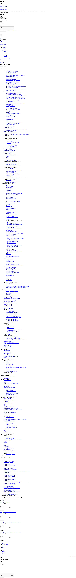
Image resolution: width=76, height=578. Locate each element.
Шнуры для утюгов (8, 180)
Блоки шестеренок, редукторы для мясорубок (12, 100)
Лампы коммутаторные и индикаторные (12, 291)
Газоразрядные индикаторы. (11, 251)
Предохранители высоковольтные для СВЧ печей (13, 113)
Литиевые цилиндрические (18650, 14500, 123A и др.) (15, 329)
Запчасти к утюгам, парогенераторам (9, 483)
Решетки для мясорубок (9, 103)
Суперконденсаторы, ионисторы (10, 196)
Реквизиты (5, 56)
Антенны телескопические (10, 438)
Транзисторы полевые (9, 187)
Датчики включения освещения (8, 302)
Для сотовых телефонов (11, 330)
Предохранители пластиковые (10, 268)
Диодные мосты (8, 189)
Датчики (5, 404)
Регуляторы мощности (7, 398)
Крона (8, 327)
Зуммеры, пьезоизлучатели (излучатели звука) (12, 256)
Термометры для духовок (9, 168)
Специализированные (10, 328)
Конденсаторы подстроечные (10, 195)
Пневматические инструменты (10, 362)
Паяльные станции (7, 378)
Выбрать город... (3, 39)
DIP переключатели (8, 213)
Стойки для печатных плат (8, 452)
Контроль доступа (6, 402)
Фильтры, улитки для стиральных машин (12, 87)
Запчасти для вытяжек (7, 474)
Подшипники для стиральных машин (11, 79)
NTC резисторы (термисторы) (10, 203)
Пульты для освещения (7, 346)
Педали (5, 443)
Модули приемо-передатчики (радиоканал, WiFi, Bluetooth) (13, 409)
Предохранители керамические (10, 271)
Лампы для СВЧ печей (9, 111)
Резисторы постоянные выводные (11, 208)
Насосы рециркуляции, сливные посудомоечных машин (14, 122)
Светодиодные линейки (7, 299)
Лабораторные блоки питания (8, 322)
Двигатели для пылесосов (9, 119)
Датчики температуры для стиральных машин (12, 71)
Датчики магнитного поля (10, 261)
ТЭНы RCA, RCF (10, 141)
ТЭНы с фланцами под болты (11, 146)
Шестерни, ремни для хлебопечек (11, 160)
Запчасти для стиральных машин (9, 461)
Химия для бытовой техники (8, 131)
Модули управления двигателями (9, 407)
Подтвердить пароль (3, 18)
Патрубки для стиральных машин (11, 77)
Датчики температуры (9, 262)
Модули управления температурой (9, 406)
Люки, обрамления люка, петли (10, 76)
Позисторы (7, 156)
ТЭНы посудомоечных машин (10, 124)
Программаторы (6, 411)
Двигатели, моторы (7, 440)
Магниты (5, 441)
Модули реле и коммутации (8, 403)
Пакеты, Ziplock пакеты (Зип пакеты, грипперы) (11, 383)
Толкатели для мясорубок (9, 104)
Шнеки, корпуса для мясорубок (10, 106)
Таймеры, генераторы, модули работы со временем (11, 408)
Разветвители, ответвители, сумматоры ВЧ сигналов (13, 228)
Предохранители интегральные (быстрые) (12, 270)
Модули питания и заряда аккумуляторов (10, 412)
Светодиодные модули (7, 306)
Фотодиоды (7, 253)
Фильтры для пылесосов (9, 121)
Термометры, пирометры (7, 358)
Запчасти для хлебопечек (7, 480)
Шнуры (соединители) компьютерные (11, 427)
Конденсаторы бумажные (9, 197)
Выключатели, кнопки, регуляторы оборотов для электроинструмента (16, 129)
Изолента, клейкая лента (7, 380)
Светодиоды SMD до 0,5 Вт (11, 242)
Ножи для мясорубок (9, 102)
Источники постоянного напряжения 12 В (12, 320)
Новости (5, 52)
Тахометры (5, 357)
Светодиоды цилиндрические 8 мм (12, 240)
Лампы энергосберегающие (10, 296)
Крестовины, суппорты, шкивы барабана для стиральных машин (15, 75)
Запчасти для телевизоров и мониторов (10, 479)
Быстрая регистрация (3, 6)
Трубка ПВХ (7, 388)
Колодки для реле (8, 279)
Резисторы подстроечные (9, 207)
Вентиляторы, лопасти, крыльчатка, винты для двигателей (13, 439)
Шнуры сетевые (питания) (10, 425)
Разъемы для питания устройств (10, 232)
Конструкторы (6, 401)
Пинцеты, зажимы (8, 370)
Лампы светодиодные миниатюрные (11, 292)
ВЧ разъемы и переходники (10, 225)
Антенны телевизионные (9, 437)
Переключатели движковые (10, 214)
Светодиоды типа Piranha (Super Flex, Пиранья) (14, 245)
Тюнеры (7, 157)
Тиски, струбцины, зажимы (10, 364)
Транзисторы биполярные (9, 186)
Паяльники (5, 377)
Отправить (2, 577)
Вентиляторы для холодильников (11, 93)
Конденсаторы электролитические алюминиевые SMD (14, 193)
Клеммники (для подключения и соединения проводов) (15, 224)
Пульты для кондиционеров (8, 341)
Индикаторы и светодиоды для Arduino (10, 399)
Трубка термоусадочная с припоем (11, 391)
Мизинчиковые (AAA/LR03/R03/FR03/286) (12, 312)
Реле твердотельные (9, 280)
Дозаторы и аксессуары (7, 385)
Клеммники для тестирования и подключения (14, 222)
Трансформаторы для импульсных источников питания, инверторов (16, 287)
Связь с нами (4, 553)
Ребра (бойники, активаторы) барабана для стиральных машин (15, 81)
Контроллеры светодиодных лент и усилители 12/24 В (12, 298)
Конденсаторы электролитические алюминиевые (13, 201)
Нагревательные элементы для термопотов (12, 163)
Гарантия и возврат (5, 544)
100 (4, 499)
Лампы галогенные (8, 293)
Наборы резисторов (9, 206)
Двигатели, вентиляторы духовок (9, 487)
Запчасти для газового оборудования (9, 150)
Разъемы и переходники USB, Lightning (12, 229)
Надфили (7, 368)
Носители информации (7, 432)
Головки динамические (9, 255)
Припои (5, 381)
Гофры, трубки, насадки (9, 118)
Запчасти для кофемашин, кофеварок (9, 476)
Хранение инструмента (9, 365)
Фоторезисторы (8, 209)
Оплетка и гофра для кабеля (10, 394)
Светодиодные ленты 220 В (8, 304)
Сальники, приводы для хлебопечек (11, 159)
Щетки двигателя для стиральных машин (12, 88)
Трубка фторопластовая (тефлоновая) (11, 392)
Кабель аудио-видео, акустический (9, 420)
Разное (7, 120)
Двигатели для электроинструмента (11, 130)
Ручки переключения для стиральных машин (12, 82)
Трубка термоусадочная (9, 390)
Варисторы (7, 205)
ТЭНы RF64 (9, 143)
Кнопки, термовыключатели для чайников (12, 162)
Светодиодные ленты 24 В (8, 305)
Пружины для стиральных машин (11, 72)
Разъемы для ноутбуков (7, 353)
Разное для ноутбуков (7, 350)
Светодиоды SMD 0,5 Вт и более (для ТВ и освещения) (15, 238)
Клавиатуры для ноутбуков (8, 352)
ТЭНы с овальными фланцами (12, 145)
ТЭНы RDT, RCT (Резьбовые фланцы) (13, 142)
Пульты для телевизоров (7, 344)
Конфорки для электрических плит (11, 171)
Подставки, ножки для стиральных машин (12, 78)
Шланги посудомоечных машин (10, 126)
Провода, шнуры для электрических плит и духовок (12, 491)
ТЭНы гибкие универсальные (10, 169)
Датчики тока (8, 260)
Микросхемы (6, 184)
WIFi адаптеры (6, 431)
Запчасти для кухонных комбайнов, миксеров (11, 151)
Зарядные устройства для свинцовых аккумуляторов (13, 338)
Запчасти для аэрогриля (7, 472)
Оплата (3, 543)
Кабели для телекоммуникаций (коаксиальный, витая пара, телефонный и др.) (15, 419)
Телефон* (1, 23)
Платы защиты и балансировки (10, 332)
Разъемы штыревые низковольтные (11, 234)
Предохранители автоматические (11, 267)
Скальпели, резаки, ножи (9, 363)
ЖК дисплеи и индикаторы (11, 250)
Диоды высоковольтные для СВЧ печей (12, 108)
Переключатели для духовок (10, 172)
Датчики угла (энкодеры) (9, 259)
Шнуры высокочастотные (9, 422)
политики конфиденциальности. (14, 30)
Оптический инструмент (9, 369)
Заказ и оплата (4, 47)
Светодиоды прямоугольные (11, 244)
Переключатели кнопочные (10, 216)
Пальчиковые (9, 325)
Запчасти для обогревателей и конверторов (12, 178)
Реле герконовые (8, 281)
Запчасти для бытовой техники (6, 460)
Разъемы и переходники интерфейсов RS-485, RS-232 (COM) (15, 233)
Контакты (3, 53)
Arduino (5, 405)
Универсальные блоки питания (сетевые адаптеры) (13, 317)
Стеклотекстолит (6, 386)
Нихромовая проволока (7, 415)
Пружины (5, 442)
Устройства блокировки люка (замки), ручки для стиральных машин (16, 86)
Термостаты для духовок (9, 175)
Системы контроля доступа (8, 433)
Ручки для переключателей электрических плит (13, 174)
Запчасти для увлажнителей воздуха (9, 133)
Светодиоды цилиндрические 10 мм (12, 241)
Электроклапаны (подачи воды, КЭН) (11, 90)
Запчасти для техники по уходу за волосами (10, 132)
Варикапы (7, 188)
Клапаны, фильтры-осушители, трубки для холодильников (14, 92)
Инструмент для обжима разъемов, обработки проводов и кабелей (16, 367)
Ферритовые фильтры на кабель (10, 454)
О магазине (5, 55)
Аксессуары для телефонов (8, 429)
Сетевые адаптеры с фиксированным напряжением (13, 316)
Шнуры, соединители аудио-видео (11, 426)
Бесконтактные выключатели (10, 212)
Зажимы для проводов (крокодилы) (12, 223)
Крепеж (5, 444)
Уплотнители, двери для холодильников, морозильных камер (15, 97)
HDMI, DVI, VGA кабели (9, 423)
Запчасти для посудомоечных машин (9, 465)
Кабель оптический (7, 414)
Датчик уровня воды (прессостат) (11, 74)
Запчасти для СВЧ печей (7, 463)
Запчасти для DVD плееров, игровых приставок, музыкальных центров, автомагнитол (17, 134)
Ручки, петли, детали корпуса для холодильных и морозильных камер (16, 95)
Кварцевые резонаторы (9, 274)
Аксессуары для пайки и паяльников (9, 376)
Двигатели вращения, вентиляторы (11, 107)
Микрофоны (7, 257)
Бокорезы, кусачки (8, 366)
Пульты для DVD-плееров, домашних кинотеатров (11, 343)
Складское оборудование (6, 413)
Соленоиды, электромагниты (8, 451)
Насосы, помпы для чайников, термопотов (12, 164)
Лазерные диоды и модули (10, 248)
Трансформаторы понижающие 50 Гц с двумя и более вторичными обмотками (17, 286)
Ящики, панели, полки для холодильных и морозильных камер (15, 98)
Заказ (4, 48)
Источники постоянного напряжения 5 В (12, 318)
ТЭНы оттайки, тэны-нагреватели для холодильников (14, 96)
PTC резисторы (8, 204)
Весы (4, 430)
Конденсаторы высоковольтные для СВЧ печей (13, 109)
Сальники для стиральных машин (11, 83)
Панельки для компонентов (10, 227)
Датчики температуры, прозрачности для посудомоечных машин (15, 125)
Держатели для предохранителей (11, 269)
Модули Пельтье (6, 446)
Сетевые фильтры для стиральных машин (12, 84)
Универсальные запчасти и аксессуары (10, 182)
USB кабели (7, 424)
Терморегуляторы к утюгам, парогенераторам (12, 181)
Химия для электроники (7, 395)
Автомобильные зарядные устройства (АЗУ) (12, 337)
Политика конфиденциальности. (72, 556)
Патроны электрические (7, 449)
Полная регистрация (3, 9)
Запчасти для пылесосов (7, 464)
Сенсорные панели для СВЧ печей (11, 114)
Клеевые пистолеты (9, 374)
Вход (1, 41)
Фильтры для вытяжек (9, 149)
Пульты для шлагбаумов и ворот (9, 342)
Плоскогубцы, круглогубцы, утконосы (11, 371)
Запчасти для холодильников (8, 462)
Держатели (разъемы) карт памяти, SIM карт (12, 226)
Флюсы (5, 382)
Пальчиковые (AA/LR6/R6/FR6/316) (11, 313)
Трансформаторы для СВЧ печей (10, 116)
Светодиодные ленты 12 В (8, 297)
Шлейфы (5, 418)
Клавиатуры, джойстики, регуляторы (9, 400)
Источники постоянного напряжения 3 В (12, 319)
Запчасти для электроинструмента (9, 467)
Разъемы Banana (8, 219)
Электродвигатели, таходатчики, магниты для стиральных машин (15, 89)
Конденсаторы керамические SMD (11, 198)
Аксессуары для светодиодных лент (9, 301)
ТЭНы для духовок (8, 176)
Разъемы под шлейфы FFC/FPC (10, 235)
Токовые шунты (6, 445)
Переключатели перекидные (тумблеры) (12, 217)
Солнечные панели (7, 334)
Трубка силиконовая (9, 389)
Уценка (3, 455)
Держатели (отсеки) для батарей (9, 448)
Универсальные (6, 348)
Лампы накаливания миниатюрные (11, 295)
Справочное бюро (5, 50)
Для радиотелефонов (10, 326)
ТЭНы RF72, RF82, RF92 (11, 144)
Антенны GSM (8, 436)
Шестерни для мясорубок (9, 105)
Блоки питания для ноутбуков (8, 308)
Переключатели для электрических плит (10, 490)
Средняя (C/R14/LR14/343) (10, 314)
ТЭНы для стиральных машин (10, 85)
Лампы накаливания (9, 294)
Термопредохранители (9, 283)
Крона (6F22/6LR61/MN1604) (10, 311)
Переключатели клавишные (10, 215)
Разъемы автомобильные (9, 230)
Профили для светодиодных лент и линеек (10, 303)
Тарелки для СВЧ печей (9, 115)
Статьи (5, 51)
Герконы (7, 278)
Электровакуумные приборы (8, 288)
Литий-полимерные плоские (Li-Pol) (12, 331)
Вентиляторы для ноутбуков (8, 351)
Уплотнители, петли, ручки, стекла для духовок (11, 494)
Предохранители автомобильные (11, 266)
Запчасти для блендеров (7, 137)
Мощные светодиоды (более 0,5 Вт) (12, 246)
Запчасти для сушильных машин (9, 128)
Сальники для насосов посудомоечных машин (13, 123)
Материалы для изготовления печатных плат (10, 396)
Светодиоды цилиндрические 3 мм (12, 239)
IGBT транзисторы (8, 185)
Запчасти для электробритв (8, 127)
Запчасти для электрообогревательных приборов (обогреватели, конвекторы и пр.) (16, 482)
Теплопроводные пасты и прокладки (9, 387)
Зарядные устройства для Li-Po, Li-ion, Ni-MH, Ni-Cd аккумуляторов (16, 339)
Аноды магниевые (8, 139)
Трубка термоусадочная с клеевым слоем (12, 393)
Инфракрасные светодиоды (11, 243)
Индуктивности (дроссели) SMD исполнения (12, 264)
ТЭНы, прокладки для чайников (10, 166)
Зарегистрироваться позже (4, 12)
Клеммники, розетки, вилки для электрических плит (14, 170)
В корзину (2, 510)
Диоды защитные (8, 190)
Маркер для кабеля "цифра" (10, 417)
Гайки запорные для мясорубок (10, 101)
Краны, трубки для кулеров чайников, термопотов (13, 165)
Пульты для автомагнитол (8, 345)
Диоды (7, 191)
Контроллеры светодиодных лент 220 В (10, 300)
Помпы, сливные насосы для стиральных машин (13, 80)
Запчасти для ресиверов (7, 153)
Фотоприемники (8, 254)
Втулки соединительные (11, 221)
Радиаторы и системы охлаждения (9, 450)
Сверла (7, 361)
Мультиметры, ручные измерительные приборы (11, 356)
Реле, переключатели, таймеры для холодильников (13, 94)
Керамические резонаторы (10, 275)
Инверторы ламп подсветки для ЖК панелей (12, 155)
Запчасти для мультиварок (8, 152)
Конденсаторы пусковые (9, 200)
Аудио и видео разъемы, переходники (11, 231)
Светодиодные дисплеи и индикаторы (13, 252)
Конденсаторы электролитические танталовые (13, 194)
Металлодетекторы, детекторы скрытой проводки (11, 355)
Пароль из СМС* (2, 17)
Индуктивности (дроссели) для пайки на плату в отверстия (14, 265)
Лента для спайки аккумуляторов (11, 333)
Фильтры (7, 276)
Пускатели (7, 277)
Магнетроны (7, 112)
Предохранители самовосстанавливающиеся (12, 272)
